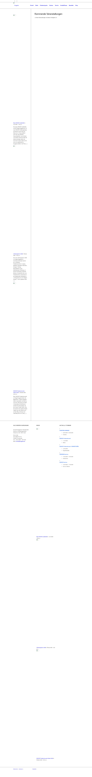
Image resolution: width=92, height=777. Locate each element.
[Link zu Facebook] (14, 1)
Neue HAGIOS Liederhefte (18, 123)
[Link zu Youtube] (16, 1)
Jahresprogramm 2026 (18, 253)
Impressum (21, 769)
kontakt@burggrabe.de (20, 441)
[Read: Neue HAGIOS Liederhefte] (14, 15)
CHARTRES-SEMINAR (64, 430)
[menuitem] (31, 5)
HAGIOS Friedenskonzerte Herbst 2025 (44, 758)
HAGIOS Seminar (63, 462)
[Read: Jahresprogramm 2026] (14, 146)
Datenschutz (15, 769)
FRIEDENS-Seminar (64, 454)
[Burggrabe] (16, 5)
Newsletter (34, 769)
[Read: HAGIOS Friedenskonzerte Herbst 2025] (14, 283)
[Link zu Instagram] (18, 1)
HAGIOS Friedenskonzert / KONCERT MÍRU (69, 446)
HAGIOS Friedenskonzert (65, 438)
